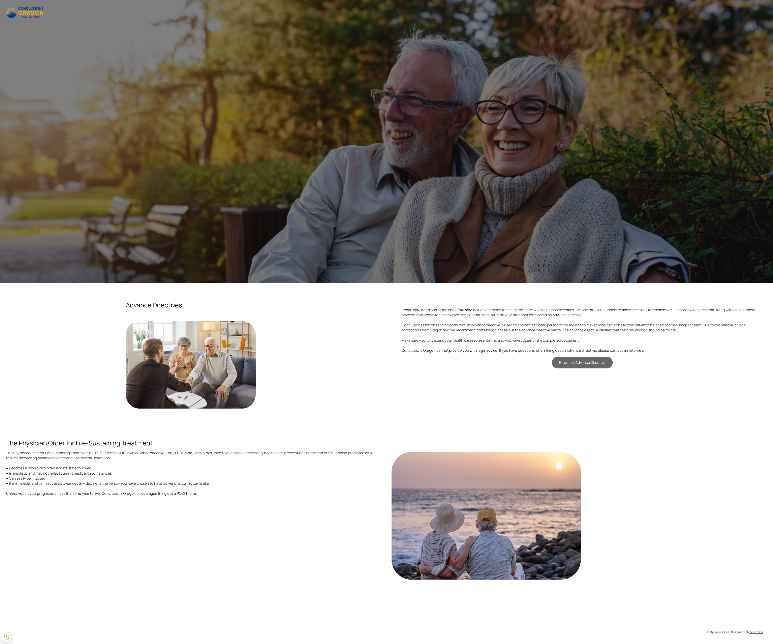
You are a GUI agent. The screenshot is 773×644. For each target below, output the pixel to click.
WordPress (756, 632)
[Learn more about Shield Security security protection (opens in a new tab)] (6, 637)
